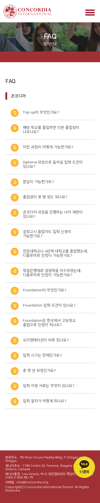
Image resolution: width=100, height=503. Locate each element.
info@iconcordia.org (32, 482)
